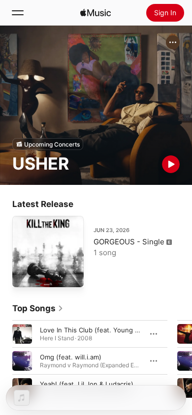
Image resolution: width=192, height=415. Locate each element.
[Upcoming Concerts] (47, 144)
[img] (95, 12)
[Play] (171, 164)
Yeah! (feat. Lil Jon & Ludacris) (86, 384)
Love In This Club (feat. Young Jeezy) (98, 330)
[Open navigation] (18, 13)
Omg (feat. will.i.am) (70, 357)
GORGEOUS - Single (129, 241)
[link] (38, 308)
